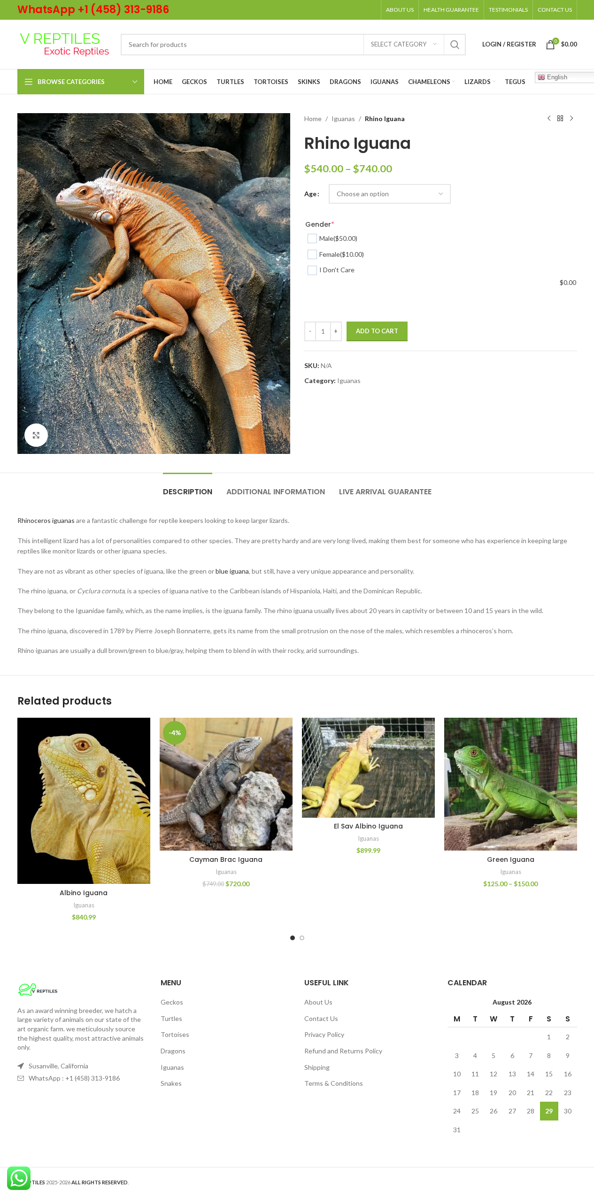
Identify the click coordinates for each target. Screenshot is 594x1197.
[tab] (187, 487)
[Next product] (571, 118)
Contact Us (321, 1018)
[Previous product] (549, 118)
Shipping (317, 1067)
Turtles (171, 1018)
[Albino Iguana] (83, 801)
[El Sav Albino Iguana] (368, 768)
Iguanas (343, 119)
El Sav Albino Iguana (368, 826)
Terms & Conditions (333, 1083)
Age (310, 194)
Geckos (172, 1002)
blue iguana (232, 571)
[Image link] (37, 988)
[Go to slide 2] (302, 938)
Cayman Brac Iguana (225, 859)
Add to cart (377, 331)
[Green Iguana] (510, 784)
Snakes (171, 1083)
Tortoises (175, 1034)
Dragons (173, 1051)
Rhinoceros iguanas (46, 520)
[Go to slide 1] (292, 938)
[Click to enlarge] (36, 435)
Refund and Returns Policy (343, 1051)
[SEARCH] (455, 44)
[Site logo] (64, 43)
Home (313, 119)
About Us (318, 1002)
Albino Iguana (84, 893)
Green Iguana (510, 859)
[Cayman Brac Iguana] (226, 784)
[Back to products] (560, 118)
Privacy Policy (324, 1034)
